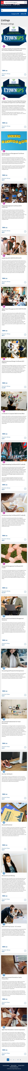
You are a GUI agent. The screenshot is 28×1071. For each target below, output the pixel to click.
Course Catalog (6, 1065)
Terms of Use (13, 1065)
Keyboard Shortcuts (14, 1066)
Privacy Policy (21, 1065)
